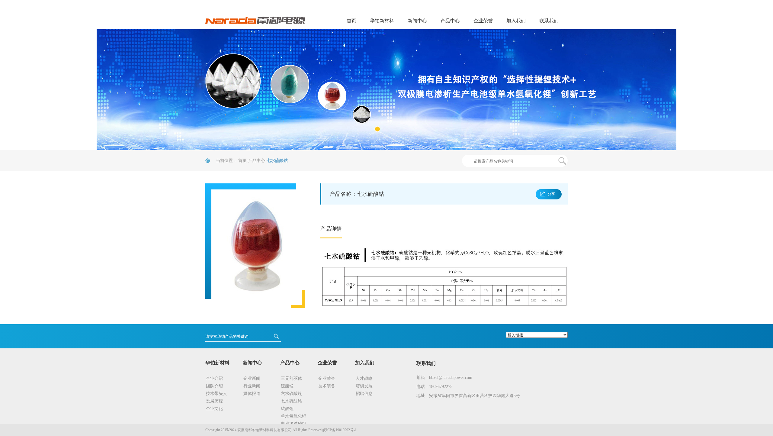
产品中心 (450, 20)
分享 (551, 194)
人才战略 (364, 378)
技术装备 (326, 386)
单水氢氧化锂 (293, 416)
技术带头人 (216, 393)
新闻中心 (417, 20)
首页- (243, 160)
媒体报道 (251, 393)
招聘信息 (364, 393)
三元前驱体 (291, 378)
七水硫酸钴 (291, 401)
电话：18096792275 (434, 386)
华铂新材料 (382, 20)
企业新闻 (251, 378)
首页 (351, 20)
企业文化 (214, 408)
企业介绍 (214, 378)
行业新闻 (251, 386)
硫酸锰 (287, 386)
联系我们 (549, 20)
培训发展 (364, 386)
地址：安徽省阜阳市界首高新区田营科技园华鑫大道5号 (468, 395)
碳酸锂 (287, 408)
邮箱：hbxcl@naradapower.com (444, 377)
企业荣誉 (483, 20)
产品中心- (257, 160)
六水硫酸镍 (291, 393)
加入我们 (516, 20)
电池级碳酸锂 (293, 423)
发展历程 (214, 401)
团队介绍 (214, 386)
